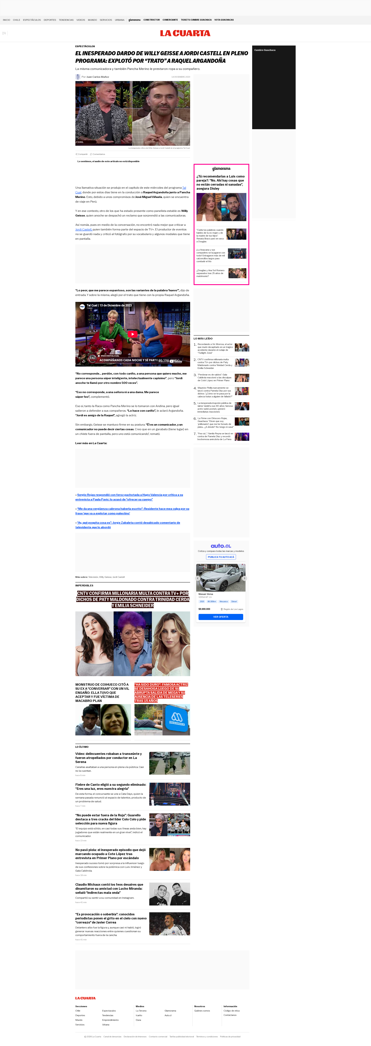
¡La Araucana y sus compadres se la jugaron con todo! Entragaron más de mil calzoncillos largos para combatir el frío (211, 255)
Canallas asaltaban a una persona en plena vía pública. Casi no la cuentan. (109, 769)
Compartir (83, 154)
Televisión (93, 577)
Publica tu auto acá (221, 557)
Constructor (151, 19)
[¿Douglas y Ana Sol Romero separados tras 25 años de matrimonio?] (238, 273)
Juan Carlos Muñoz (97, 77)
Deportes (50, 20)
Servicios (106, 20)
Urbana (119, 20)
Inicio (6, 20)
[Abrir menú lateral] (5, 33)
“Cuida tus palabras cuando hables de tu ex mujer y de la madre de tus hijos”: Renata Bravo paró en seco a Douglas (210, 236)
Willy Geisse (105, 577)
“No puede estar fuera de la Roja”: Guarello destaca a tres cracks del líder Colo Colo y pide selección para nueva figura (110, 819)
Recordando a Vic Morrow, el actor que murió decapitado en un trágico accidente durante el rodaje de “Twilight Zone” (215, 348)
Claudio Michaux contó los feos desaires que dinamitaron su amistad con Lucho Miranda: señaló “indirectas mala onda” (109, 889)
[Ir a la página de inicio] (185, 33)
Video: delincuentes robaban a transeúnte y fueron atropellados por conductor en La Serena (108, 758)
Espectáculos (32, 20)
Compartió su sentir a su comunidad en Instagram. (104, 898)
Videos (81, 20)
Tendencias (66, 20)
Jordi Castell (119, 577)
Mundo (92, 20)
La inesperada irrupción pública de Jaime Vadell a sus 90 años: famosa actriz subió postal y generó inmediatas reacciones (215, 407)
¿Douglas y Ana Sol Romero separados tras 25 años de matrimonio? (210, 273)
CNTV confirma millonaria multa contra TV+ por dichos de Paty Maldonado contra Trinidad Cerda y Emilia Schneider (215, 364)
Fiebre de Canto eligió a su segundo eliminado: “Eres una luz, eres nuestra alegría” (110, 787)
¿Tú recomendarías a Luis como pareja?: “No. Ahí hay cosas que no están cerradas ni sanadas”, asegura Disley (221, 182)
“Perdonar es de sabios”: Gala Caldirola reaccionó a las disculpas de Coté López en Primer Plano (214, 377)
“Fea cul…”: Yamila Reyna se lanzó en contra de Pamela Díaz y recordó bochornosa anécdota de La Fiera (215, 436)
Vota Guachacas (224, 19)
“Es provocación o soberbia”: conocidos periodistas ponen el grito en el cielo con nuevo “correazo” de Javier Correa (111, 918)
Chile (16, 20)
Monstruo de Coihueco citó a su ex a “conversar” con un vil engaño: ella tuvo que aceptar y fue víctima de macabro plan (102, 693)
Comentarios (99, 154)
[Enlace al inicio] (221, 169)
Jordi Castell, (84, 229)
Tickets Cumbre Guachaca (196, 19)
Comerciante (170, 19)
